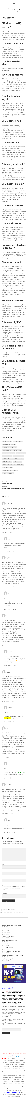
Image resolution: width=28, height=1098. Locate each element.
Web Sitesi (4, 878)
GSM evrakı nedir (17, 450)
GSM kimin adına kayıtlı (8, 459)
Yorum (3, 847)
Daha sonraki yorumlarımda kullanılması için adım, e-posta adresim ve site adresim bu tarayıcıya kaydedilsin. (13, 888)
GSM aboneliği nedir (7, 450)
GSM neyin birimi (17, 461)
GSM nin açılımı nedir (7, 464)
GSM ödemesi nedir (18, 464)
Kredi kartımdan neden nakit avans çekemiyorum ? (13, 955)
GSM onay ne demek (7, 467)
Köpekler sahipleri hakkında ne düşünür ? (11, 929)
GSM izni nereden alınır (18, 456)
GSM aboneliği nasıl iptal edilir (9, 447)
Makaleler (9, 437)
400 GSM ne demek (18, 441)
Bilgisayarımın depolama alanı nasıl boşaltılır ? (12, 925)
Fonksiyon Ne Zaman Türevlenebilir (13, 488)
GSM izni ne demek (7, 456)
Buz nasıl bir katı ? (6, 944)
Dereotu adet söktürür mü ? (8, 947)
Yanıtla (11, 532)
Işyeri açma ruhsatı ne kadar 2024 (10, 470)
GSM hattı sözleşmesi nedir (9, 453)
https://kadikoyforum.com (7, 909)
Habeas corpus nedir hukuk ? (8, 936)
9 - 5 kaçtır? (4, 893)
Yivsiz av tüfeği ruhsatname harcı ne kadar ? (11, 951)
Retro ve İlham (14, 9)
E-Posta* (4, 871)
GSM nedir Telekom (7, 461)
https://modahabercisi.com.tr (8, 911)
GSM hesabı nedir (21, 453)
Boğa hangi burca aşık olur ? (8, 959)
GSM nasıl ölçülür (19, 459)
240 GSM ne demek (7, 441)
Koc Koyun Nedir (7, 483)
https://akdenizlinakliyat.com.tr (9, 913)
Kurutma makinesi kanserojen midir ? (10, 940)
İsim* (3, 864)
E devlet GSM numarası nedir (9, 444)
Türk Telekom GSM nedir (8, 473)
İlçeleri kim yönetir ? (6, 932)
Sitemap (20, 913)
